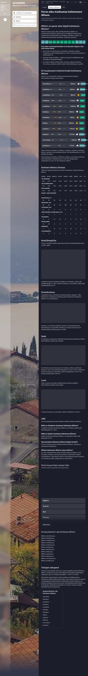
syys (73, 42)
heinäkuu (46, 612)
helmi (46, 42)
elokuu (45, 615)
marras (80, 42)
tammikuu (46, 597)
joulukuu (45, 625)
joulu (84, 42)
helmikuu (46, 599)
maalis (50, 42)
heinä (65, 42)
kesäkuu (45, 610)
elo (69, 42)
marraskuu (46, 623)
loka (77, 42)
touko (58, 42)
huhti (54, 42)
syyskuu (45, 617)
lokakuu (45, 620)
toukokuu (46, 607)
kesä (62, 42)
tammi (43, 42)
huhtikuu (46, 604)
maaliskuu (46, 602)
